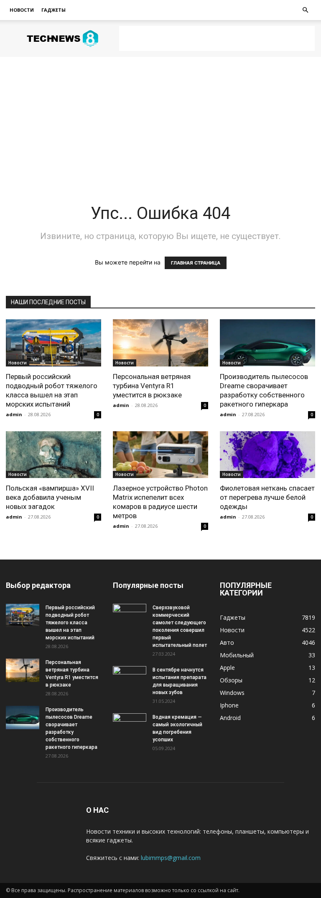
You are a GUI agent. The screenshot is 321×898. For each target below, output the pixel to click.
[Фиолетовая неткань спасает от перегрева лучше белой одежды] (267, 454)
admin (14, 414)
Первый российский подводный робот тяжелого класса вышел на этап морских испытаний (70, 623)
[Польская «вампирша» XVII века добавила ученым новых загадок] (53, 454)
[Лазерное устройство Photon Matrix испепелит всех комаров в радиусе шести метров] (160, 454)
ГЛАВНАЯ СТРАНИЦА (195, 263)
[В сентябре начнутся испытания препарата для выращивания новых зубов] (129, 677)
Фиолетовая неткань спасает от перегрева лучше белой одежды (267, 497)
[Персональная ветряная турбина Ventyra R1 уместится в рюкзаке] (160, 342)
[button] (305, 10)
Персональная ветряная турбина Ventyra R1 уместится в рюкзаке (152, 385)
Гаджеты (53, 10)
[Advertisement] (217, 38)
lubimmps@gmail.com (171, 858)
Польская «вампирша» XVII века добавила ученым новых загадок (50, 497)
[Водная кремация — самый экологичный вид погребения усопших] (129, 725)
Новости (22, 10)
